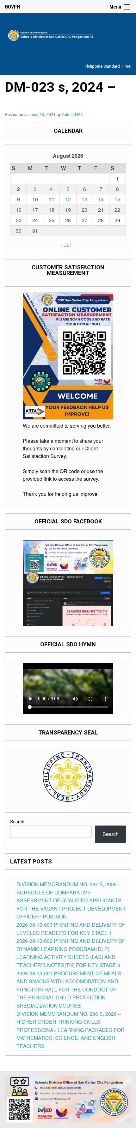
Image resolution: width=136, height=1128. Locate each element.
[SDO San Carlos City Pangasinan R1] (68, 34)
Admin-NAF (72, 114)
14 (101, 199)
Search (17, 821)
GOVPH (12, 7)
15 (117, 199)
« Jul (65, 244)
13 (84, 199)
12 (68, 199)
